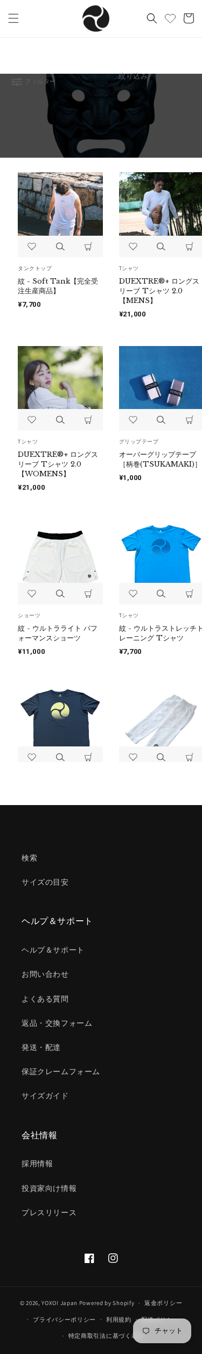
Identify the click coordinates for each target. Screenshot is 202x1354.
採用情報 (37, 1163)
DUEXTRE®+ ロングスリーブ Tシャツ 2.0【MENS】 (159, 291)
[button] (13, 18)
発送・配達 (41, 1047)
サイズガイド (45, 1096)
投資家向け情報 (49, 1188)
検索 (29, 858)
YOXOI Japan (59, 1303)
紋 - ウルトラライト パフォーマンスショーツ (57, 633)
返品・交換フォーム (57, 1023)
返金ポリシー (163, 1303)
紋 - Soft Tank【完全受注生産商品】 (58, 286)
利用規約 (118, 1319)
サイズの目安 (45, 882)
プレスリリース (49, 1212)
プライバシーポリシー (64, 1319)
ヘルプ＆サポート (53, 950)
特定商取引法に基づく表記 (106, 1335)
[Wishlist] (170, 18)
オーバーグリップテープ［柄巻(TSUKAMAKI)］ (160, 459)
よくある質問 (45, 999)
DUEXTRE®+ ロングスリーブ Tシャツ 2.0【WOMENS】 (58, 464)
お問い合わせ (45, 974)
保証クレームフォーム (61, 1071)
